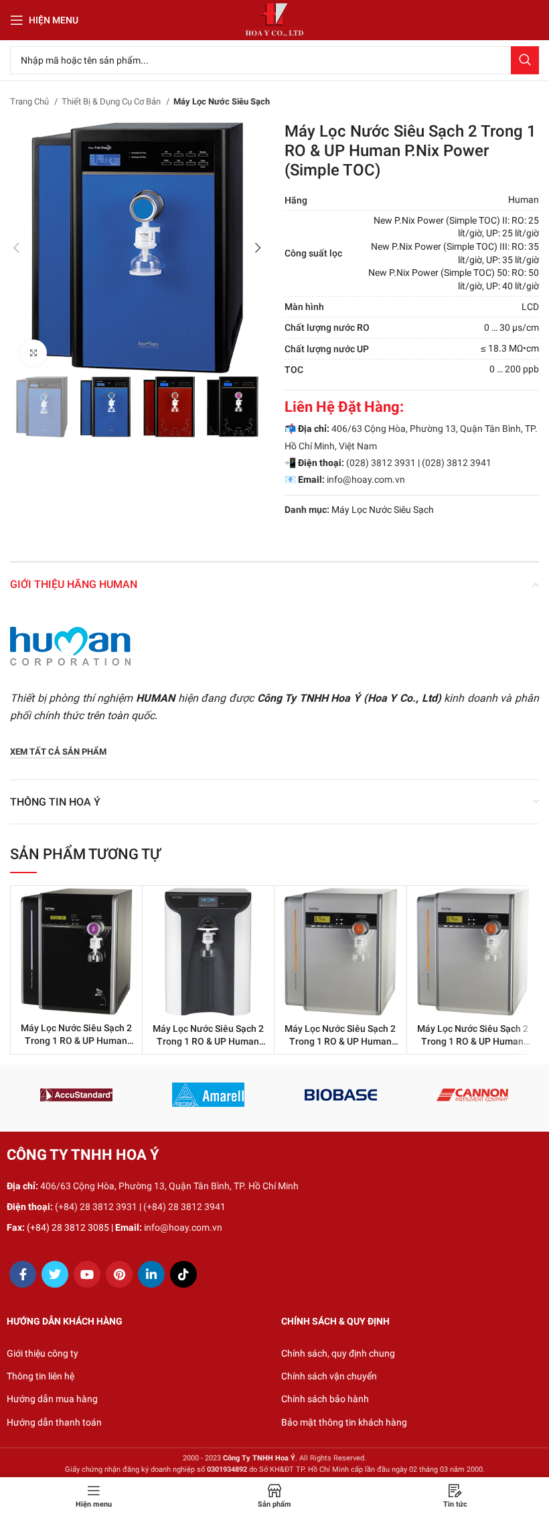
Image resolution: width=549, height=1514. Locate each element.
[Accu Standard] (76, 1094)
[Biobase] (340, 1094)
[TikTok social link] (183, 1274)
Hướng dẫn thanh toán (54, 1422)
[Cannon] (472, 1094)
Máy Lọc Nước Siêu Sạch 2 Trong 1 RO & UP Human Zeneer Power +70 (340, 1041)
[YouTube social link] (87, 1274)
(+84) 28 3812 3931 (96, 1206)
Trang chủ (30, 101)
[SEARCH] (525, 60)
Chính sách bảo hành (325, 1398)
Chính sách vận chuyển (329, 1376)
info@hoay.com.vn (366, 479)
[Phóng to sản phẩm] (33, 352)
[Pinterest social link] (119, 1274)
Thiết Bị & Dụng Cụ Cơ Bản (112, 101)
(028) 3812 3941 (456, 462)
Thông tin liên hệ (40, 1376)
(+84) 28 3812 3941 (184, 1206)
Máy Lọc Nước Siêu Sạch (221, 101)
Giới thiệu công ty (42, 1353)
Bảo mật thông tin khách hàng (344, 1422)
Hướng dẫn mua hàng (52, 1398)
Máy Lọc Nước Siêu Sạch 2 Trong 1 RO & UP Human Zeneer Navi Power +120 (76, 1041)
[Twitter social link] (55, 1274)
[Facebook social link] (22, 1274)
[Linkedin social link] (151, 1274)
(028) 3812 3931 (381, 462)
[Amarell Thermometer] (208, 1094)
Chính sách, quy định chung (338, 1353)
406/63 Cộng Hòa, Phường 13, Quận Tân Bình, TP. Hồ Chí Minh (169, 1186)
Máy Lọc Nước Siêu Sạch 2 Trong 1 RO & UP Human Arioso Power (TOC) (208, 1041)
